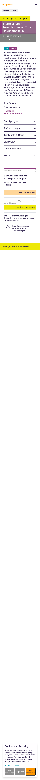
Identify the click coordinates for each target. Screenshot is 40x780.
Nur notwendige (9, 772)
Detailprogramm (13, 121)
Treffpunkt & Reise (14, 135)
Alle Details (10, 103)
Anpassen (20, 772)
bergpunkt (7, 4)
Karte (7, 155)
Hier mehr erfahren (12, 765)
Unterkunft (9, 141)
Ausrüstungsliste (13, 148)
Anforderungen (12, 128)
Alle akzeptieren (30, 772)
